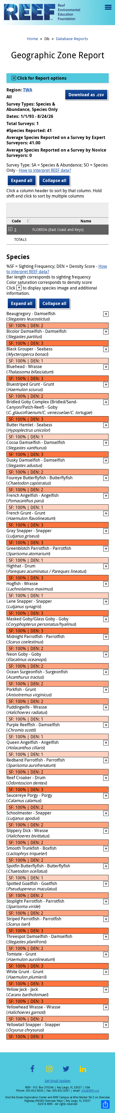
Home (32, 38)
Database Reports (72, 38)
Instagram (49, 1072)
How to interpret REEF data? (45, 170)
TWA (27, 90)
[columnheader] (18, 221)
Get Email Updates (57, 1081)
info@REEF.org (90, 1090)
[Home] (42, 12)
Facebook (32, 1072)
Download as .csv (86, 95)
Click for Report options (41, 78)
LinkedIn (82, 1072)
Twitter (66, 1072)
